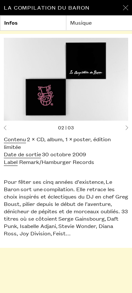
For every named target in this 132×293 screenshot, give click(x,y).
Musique (81, 22)
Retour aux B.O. (125, 7)
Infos (11, 22)
